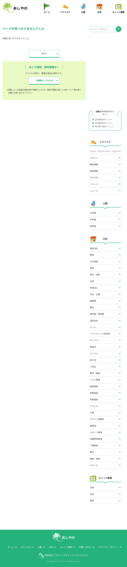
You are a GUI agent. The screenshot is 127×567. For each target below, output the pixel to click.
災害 (92, 487)
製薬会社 (94, 248)
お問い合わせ (85, 546)
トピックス (65, 12)
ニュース (94, 190)
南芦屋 (93, 226)
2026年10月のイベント (104, 126)
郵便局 (93, 425)
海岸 (92, 267)
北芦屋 (93, 212)
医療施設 (94, 392)
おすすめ (94, 177)
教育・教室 (95, 373)
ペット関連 (95, 379)
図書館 (93, 300)
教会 (92, 307)
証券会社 (94, 320)
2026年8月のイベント (103, 119)
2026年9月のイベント (103, 123)
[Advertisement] (105, 55)
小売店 (93, 366)
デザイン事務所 (97, 419)
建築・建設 (95, 458)
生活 (92, 493)
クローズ (94, 465)
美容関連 (94, 386)
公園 (83, 12)
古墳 (92, 281)
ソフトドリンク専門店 (100, 333)
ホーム (47, 12)
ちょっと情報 (118, 12)
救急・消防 (95, 274)
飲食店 (93, 346)
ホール (93, 327)
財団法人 (94, 287)
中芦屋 (93, 219)
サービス (94, 353)
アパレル (94, 405)
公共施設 (94, 261)
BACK (44, 53)
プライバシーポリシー (108, 546)
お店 (99, 12)
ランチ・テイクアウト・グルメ (104, 151)
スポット (94, 157)
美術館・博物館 (97, 313)
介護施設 (94, 445)
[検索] (118, 29)
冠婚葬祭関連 (96, 438)
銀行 (92, 451)
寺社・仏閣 (95, 294)
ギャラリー (95, 340)
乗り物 (93, 360)
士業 (92, 412)
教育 (92, 500)
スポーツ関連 (96, 432)
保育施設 (94, 399)
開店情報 (94, 164)
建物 (92, 254)
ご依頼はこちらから (44, 80)
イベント (94, 184)
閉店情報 (94, 170)
